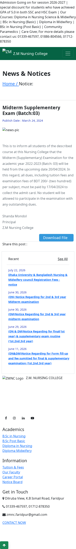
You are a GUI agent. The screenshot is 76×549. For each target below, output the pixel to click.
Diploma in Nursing (17, 446)
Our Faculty (11, 472)
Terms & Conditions (50, 539)
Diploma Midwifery (17, 450)
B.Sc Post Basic (13, 441)
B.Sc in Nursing (14, 436)
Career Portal (12, 477)
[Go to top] (4, 545)
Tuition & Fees (13, 467)
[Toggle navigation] (68, 53)
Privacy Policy (24, 539)
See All (63, 259)
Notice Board (12, 482)
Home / (10, 84)
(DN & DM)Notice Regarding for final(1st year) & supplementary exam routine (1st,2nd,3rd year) (36, 336)
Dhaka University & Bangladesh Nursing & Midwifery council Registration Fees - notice (37, 279)
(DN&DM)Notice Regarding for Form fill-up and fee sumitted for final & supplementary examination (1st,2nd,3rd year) (38, 358)
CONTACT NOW (14, 522)
